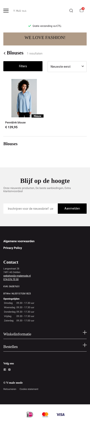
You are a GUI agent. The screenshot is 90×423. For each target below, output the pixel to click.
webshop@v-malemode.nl (17, 275)
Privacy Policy (12, 248)
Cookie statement (29, 389)
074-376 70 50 (11, 279)
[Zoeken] (71, 10)
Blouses (15, 53)
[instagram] (9, 370)
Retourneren (9, 389)
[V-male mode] (20, 11)
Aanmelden (72, 208)
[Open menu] (6, 10)
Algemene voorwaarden (19, 241)
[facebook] (4, 370)
